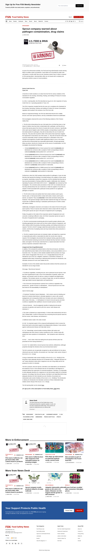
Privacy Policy (81, 533)
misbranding (39, 416)
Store (79, 538)
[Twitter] (67, 21)
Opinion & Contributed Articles (43, 533)
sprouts (59, 416)
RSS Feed (60, 540)
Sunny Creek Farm (27, 419)
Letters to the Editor (62, 536)
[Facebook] (66, 21)
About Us (80, 529)
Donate (79, 540)
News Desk (26, 34)
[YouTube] (73, 21)
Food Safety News (46, 550)
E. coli (61, 414)
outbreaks (39, 536)
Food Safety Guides (41, 531)
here (43, 385)
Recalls (27, 485)
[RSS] (75, 21)
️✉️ (7, 538)
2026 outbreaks (49, 485)
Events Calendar (61, 533)
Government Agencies (52, 414)
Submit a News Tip (62, 538)
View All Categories (41, 540)
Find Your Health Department (64, 529)
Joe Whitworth (70, 462)
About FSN (79, 510)
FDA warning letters (28, 416)
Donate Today (68, 510)
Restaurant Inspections (63, 531)
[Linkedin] (71, 21)
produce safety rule (49, 416)
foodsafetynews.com (9, 529)
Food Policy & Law (39, 414)
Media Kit (80, 536)
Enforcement (25, 25)
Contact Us (80, 531)
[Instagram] (69, 21)
